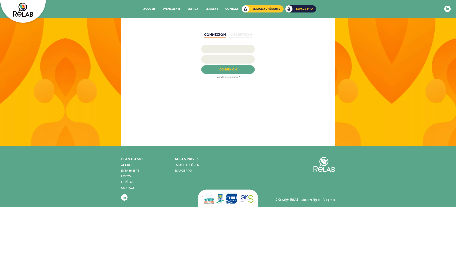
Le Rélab (212, 9)
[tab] (215, 35)
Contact (231, 9)
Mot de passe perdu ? (228, 77)
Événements (171, 9)
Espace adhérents (188, 165)
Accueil (149, 9)
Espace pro (183, 171)
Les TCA (193, 9)
